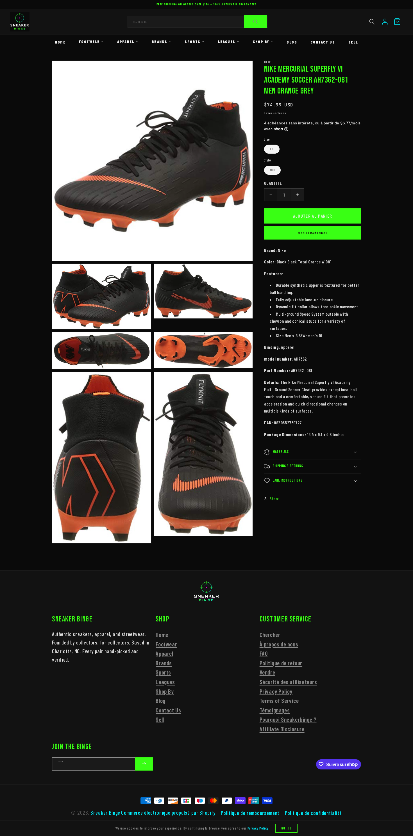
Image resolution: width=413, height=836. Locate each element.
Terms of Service (279, 700)
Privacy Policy (276, 691)
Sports (192, 41)
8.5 (272, 149)
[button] (372, 21)
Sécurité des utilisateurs (288, 681)
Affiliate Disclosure (282, 728)
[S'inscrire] (144, 763)
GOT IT (286, 828)
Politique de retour (281, 662)
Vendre (267, 672)
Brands (159, 41)
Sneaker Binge (105, 812)
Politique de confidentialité (313, 813)
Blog (292, 42)
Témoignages (275, 710)
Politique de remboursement (250, 813)
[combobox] (198, 22)
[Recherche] (255, 21)
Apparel (125, 41)
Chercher (270, 634)
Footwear (89, 41)
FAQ (264, 653)
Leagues (226, 41)
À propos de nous (279, 644)
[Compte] (385, 22)
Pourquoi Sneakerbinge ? (288, 719)
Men (272, 170)
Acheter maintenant (313, 232)
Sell (353, 42)
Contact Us (322, 42)
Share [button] (274, 498)
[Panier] (397, 22)
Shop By (261, 41)
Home (60, 42)
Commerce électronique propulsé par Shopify (168, 812)
